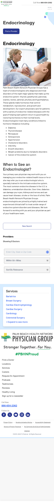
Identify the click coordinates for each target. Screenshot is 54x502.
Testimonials (7, 383)
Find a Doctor (8, 359)
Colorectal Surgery (15, 317)
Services (6, 367)
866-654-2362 (46, 2)
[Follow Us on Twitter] (10, 414)
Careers (5, 371)
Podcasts (6, 379)
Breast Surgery (13, 300)
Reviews (6, 387)
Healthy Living (8, 391)
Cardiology (11, 313)
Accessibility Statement (42, 422)
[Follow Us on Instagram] (22, 414)
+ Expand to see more (17, 321)
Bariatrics (11, 296)
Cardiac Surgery (14, 309)
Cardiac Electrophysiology (19, 304)
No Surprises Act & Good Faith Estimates (37, 426)
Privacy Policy (8, 422)
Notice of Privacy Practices (12, 426)
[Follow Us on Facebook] (4, 414)
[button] (49, 8)
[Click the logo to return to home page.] (6, 3)
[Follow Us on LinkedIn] (28, 414)
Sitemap (27, 431)
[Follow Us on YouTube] (16, 414)
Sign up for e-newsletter (12, 395)
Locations (6, 363)
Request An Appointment (13, 375)
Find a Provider (11, 31)
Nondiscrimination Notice (24, 422)
